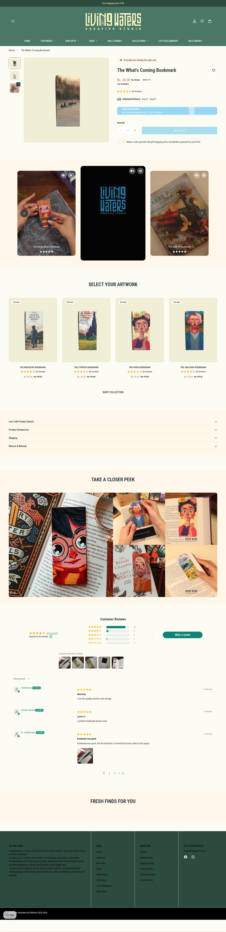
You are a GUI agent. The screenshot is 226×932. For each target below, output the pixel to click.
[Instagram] (193, 857)
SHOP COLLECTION (113, 392)
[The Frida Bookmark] (139, 330)
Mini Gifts (71, 41)
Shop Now (139, 539)
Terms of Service (147, 874)
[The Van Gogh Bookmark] (193, 330)
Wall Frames (115, 41)
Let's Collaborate (168, 41)
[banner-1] (139, 519)
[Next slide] (202, 213)
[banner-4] (191, 571)
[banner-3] (139, 571)
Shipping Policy (147, 863)
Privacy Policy (146, 869)
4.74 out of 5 (52, 633)
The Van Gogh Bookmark (193, 367)
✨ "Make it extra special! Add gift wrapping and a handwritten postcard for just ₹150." (162, 142)
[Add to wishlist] (213, 70)
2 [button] (109, 773)
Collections (138, 41)
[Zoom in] (102, 64)
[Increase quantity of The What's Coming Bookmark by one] (135, 130)
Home (27, 41)
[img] (84, 689)
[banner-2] (191, 519)
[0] (210, 21)
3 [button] (114, 773)
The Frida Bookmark (140, 367)
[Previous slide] (24, 213)
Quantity (121, 122)
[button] (124, 91)
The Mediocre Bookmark (33, 367)
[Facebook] (185, 857)
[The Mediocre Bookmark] (33, 330)
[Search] (13, 21)
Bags (91, 41)
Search (143, 852)
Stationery (46, 41)
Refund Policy (146, 857)
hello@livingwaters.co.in (195, 851)
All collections (146, 880)
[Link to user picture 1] (85, 756)
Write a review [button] (182, 634)
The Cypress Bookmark (86, 367)
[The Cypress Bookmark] (86, 330)
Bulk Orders (195, 41)
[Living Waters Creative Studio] (113, 21)
